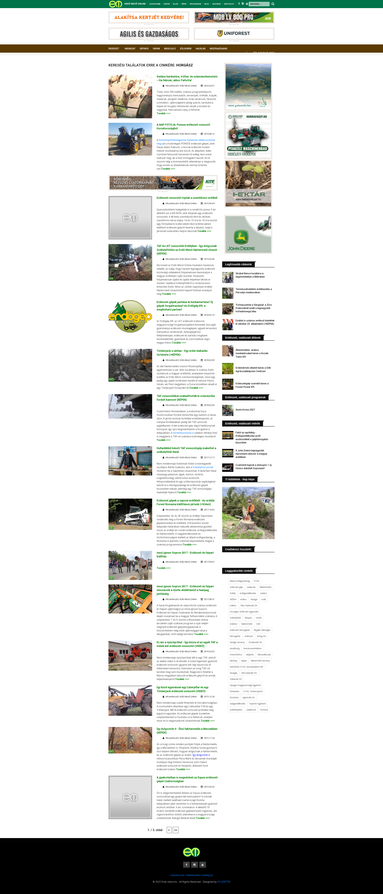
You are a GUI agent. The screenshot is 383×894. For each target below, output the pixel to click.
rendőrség (235, 648)
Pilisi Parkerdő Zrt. (249, 605)
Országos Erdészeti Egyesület (244, 611)
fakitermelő (246, 623)
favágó (254, 599)
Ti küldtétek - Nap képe (239, 479)
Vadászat (130, 48)
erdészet (248, 636)
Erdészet (113, 48)
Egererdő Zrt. (249, 697)
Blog (206, 4)
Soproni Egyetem (257, 703)
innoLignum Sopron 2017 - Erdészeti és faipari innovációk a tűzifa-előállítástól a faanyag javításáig (185, 590)
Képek (183, 4)
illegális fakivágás (262, 630)
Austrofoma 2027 (245, 409)
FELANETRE (223, 881)
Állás (175, 4)
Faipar (156, 48)
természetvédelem (253, 648)
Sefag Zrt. (261, 636)
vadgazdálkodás (237, 703)
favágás (233, 672)
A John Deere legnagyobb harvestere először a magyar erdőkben (251, 454)
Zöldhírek (186, 48)
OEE (258, 623)
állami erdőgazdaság (240, 580)
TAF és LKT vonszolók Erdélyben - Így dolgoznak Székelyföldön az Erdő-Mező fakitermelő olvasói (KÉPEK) (187, 249)
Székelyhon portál (203, 467)
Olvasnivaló (117, 59)
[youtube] (247, 3)
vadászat (251, 587)
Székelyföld (235, 617)
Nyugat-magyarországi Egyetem (245, 685)
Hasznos (216, 4)
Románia (234, 697)
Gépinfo (144, 48)
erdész (243, 599)
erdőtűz (233, 623)
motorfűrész (236, 654)
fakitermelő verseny (260, 660)
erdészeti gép (236, 587)
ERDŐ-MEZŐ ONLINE (135, 3)
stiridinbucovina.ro (183, 432)
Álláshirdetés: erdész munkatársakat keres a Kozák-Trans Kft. (252, 353)
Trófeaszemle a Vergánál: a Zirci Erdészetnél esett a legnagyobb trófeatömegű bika (254, 308)
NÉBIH (233, 599)
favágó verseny (237, 642)
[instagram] (243, 3)
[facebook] (239, 3)
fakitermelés (266, 587)
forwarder (234, 691)
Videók (167, 4)
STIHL (257, 580)
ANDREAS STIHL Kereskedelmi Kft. (246, 666)
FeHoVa (264, 709)
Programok (195, 4)
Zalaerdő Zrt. (236, 679)
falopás (248, 617)
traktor (233, 605)
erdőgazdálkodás (248, 593)
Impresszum (177, 875)
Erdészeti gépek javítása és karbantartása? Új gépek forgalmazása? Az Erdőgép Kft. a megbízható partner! (185, 305)
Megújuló (170, 48)
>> (175, 830)
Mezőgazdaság (218, 48)
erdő (264, 599)
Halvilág (201, 48)
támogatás (235, 636)
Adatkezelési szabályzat (199, 875)
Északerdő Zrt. (255, 642)
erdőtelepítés (236, 709)
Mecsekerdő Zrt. (249, 672)
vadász (263, 593)
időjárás (250, 654)
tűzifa (259, 617)
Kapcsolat (229, 4)
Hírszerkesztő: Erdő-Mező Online (181, 85)
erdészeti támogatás (240, 630)
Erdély (233, 593)
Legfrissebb (154, 4)
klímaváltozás (264, 654)
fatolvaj (233, 660)
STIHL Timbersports (253, 691)
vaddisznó (251, 709)
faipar (244, 660)
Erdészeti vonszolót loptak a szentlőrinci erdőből (187, 197)
